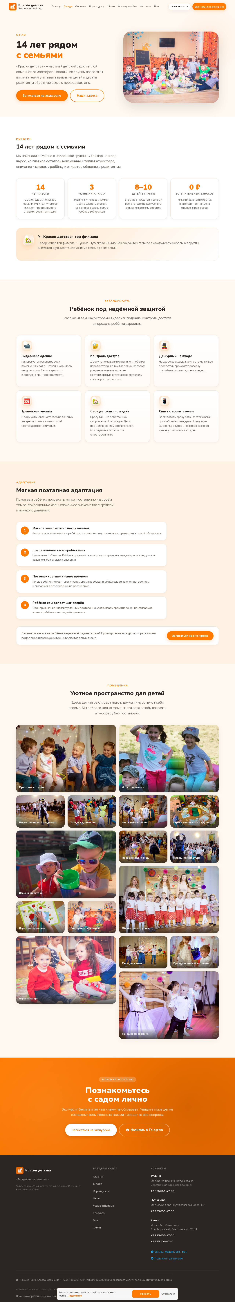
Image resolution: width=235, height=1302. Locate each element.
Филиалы (80, 6)
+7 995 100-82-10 (162, 1241)
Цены (111, 6)
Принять (145, 1293)
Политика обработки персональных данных (42, 1296)
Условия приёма (127, 6)
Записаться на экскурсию (209, 6)
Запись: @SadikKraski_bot (171, 1251)
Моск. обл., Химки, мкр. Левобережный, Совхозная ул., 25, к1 (174, 1227)
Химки (97, 1227)
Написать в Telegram (147, 1130)
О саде (68, 6)
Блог (157, 6)
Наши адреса (87, 96)
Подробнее (75, 1295)
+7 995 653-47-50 (162, 1191)
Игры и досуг (97, 6)
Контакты (145, 6)
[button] (66, 758)
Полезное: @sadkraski (169, 1258)
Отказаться (168, 1293)
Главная (56, 6)
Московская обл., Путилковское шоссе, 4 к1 (178, 1205)
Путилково (158, 1200)
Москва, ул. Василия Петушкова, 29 (172, 1182)
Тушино (156, 1176)
